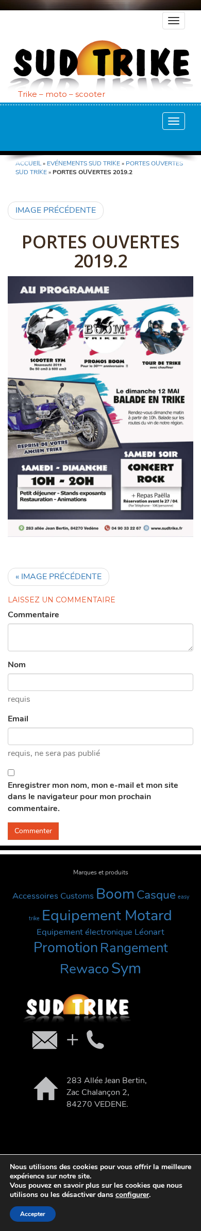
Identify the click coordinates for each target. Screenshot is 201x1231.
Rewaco (84, 968)
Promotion (66, 947)
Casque (156, 895)
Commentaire (33, 614)
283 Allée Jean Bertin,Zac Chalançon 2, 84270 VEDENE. (106, 1092)
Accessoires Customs (53, 896)
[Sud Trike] (100, 65)
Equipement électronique (84, 932)
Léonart (149, 932)
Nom (17, 664)
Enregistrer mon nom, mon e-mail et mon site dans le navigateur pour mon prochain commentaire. (93, 797)
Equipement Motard (107, 915)
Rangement (134, 948)
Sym (126, 968)
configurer (132, 1195)
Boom (115, 894)
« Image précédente (58, 576)
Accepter (32, 1214)
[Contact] (67, 1039)
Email (18, 718)
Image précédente (55, 210)
